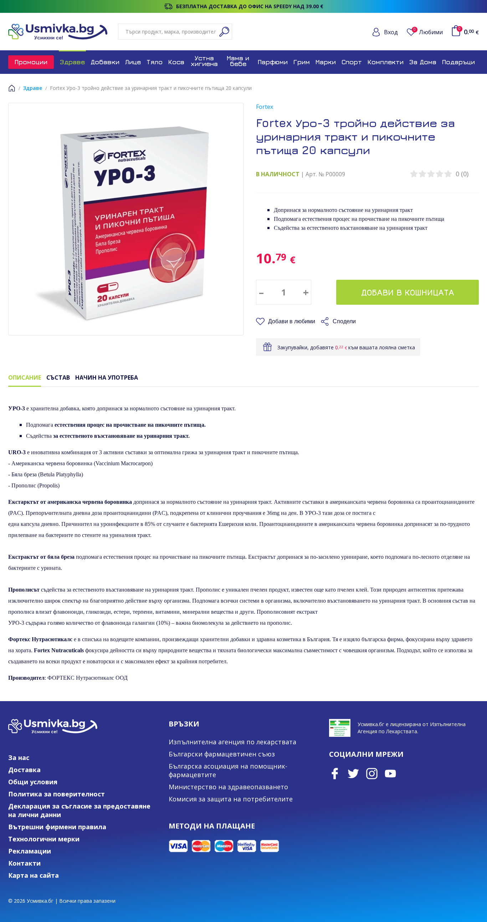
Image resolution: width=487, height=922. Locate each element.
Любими (428, 32)
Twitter (353, 773)
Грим (301, 62)
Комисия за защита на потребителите (231, 799)
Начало (11, 88)
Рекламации (29, 851)
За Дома (422, 62)
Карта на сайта (33, 875)
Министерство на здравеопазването (228, 786)
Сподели (344, 321)
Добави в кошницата (407, 292)
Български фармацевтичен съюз (222, 754)
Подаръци (458, 62)
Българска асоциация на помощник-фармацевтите (228, 770)
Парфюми (273, 62)
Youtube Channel (390, 773)
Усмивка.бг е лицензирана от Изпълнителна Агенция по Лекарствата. (412, 728)
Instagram (372, 773)
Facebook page (334, 773)
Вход (391, 32)
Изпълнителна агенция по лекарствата (232, 742)
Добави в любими (291, 321)
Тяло (155, 62)
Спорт (352, 62)
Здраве (72, 62)
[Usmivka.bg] (57, 32)
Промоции (31, 62)
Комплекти (386, 62)
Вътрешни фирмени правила (57, 826)
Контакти (24, 863)
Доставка (24, 769)
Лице (133, 62)
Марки (326, 62)
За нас (18, 757)
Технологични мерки (44, 839)
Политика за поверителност (56, 794)
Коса (176, 62)
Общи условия (32, 781)
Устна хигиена (204, 60)
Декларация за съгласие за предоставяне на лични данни (79, 810)
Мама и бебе (238, 60)
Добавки (105, 62)
